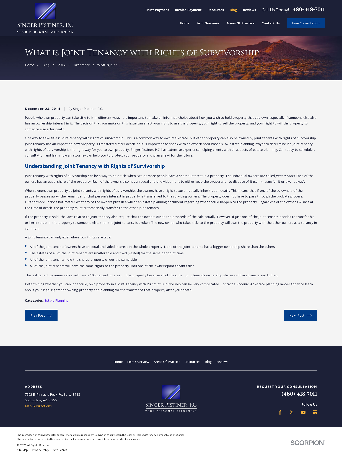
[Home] (45, 18)
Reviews (249, 10)
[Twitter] (291, 412)
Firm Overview (138, 362)
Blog (233, 10)
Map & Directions (38, 406)
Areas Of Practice (167, 362)
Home (118, 362)
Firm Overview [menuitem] (207, 23)
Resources (216, 10)
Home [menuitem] (184, 23)
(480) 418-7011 (299, 394)
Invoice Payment (188, 10)
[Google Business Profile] (315, 412)
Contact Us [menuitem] (271, 23)
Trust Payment (157, 10)
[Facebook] (280, 412)
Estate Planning (57, 300)
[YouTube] (303, 412)
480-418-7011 (308, 9)
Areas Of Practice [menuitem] (241, 23)
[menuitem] (22, 449)
